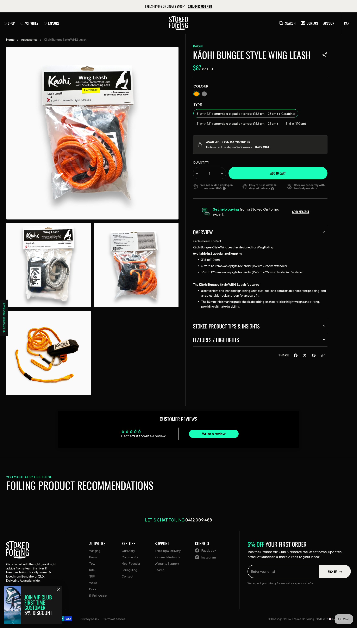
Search (290, 23)
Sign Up (332, 571)
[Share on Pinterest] (313, 356)
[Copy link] (322, 356)
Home (10, 39)
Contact (312, 23)
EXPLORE (53, 23)
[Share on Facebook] (295, 356)
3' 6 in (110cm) (297, 124)
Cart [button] (347, 23)
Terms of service (114, 619)
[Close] (58, 589)
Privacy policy (90, 619)
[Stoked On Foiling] (178, 23)
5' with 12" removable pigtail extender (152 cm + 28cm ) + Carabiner (245, 114)
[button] (324, 54)
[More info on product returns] (272, 188)
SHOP (11, 23)
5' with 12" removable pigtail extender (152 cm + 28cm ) (237, 124)
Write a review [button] (214, 433)
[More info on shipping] (224, 188)
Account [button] (329, 23)
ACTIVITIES (31, 23)
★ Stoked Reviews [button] (4, 318)
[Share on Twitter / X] (304, 356)
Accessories (29, 39)
